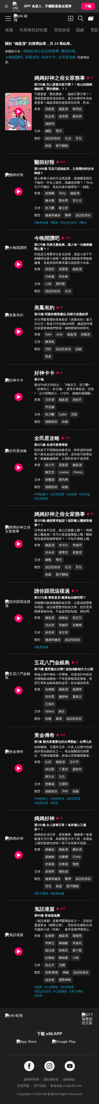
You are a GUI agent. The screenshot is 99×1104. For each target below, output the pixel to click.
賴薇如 (63, 618)
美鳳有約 (32, 57)
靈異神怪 (65, 980)
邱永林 (63, 276)
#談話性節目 (68, 222)
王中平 (74, 762)
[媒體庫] (91, 18)
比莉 (48, 762)
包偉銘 (49, 689)
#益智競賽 (57, 494)
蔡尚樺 (63, 479)
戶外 (65, 791)
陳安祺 (77, 116)
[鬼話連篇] (18, 951)
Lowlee (64, 472)
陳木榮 (49, 200)
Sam (48, 334)
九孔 (62, 776)
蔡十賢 (77, 950)
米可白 (63, 545)
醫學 (68, 215)
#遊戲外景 (41, 803)
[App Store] (31, 1044)
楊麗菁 (77, 689)
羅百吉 (49, 776)
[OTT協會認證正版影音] (88, 1019)
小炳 (76, 958)
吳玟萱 (49, 696)
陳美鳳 (49, 342)
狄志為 (49, 116)
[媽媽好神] (18, 855)
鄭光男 (63, 200)
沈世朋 (49, 399)
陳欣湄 (77, 849)
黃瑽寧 (49, 871)
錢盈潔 (63, 109)
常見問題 (23, 1086)
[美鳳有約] (18, 331)
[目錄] (8, 18)
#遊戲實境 (57, 798)
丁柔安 (63, 769)
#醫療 (54, 222)
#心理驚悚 (51, 987)
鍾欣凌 (63, 871)
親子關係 (62, 145)
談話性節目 (52, 138)
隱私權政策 (51, 1079)
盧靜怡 (63, 696)
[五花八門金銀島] (18, 690)
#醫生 (83, 222)
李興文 (49, 943)
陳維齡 (63, 943)
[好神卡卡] (18, 397)
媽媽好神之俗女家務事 (41, 51)
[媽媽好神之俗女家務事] (18, 111)
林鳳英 (85, 334)
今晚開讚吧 (14, 57)
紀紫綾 (49, 958)
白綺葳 (49, 276)
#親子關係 (41, 893)
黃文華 (63, 632)
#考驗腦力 (41, 494)
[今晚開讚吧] (18, 264)
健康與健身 (52, 215)
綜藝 (79, 349)
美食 (48, 356)
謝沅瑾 (49, 950)
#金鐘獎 (71, 494)
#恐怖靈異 (67, 987)
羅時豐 (60, 284)
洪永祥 (49, 552)
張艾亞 (77, 618)
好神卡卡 (49, 57)
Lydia (63, 414)
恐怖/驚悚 (51, 972)
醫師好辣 (68, 51)
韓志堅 (49, 769)
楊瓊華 (77, 936)
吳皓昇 (77, 399)
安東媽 (63, 864)
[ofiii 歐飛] (22, 18)
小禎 (48, 284)
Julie (59, 334)
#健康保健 (41, 222)
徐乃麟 (49, 208)
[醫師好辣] (18, 191)
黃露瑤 (63, 269)
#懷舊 (54, 803)
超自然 (49, 980)
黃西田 (49, 269)
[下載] (71, 18)
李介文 (77, 200)
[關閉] (6, 6)
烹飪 (48, 349)
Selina (49, 711)
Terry (62, 193)
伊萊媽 (49, 864)
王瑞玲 (49, 704)
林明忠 (77, 109)
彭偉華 (49, 936)
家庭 (48, 145)
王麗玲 (63, 784)
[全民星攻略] (18, 467)
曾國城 (49, 479)
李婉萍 (77, 545)
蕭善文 (77, 696)
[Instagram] (49, 1066)
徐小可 (49, 465)
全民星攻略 (67, 57)
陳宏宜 (49, 472)
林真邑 (63, 950)
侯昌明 (49, 632)
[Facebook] (29, 1066)
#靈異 (38, 987)
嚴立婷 (63, 208)
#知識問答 (41, 498)
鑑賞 (59, 718)
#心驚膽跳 (60, 991)
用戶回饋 (40, 1086)
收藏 (48, 718)
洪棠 (74, 414)
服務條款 (69, 1079)
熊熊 (76, 864)
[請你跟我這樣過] (18, 618)
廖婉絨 (49, 857)
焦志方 (49, 965)
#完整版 (84, 494)
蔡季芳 (63, 552)
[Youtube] (70, 1066)
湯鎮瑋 (49, 123)
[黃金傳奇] (18, 768)
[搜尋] (81, 18)
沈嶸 (62, 965)
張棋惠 (49, 109)
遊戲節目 (51, 421)
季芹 (59, 131)
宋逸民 (77, 943)
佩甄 (48, 131)
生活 (68, 138)
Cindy (77, 857)
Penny (78, 472)
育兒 (79, 138)
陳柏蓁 (63, 958)
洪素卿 (77, 625)
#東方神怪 (76, 991)
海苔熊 (63, 116)
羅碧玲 (77, 769)
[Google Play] (67, 1044)
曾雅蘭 (49, 193)
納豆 (62, 711)
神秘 (66, 972)
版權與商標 (31, 1079)
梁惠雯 (63, 465)
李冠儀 (49, 407)
